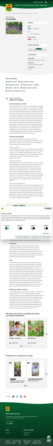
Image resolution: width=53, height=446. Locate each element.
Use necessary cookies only (23, 237)
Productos (17, 5)
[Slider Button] (46, 334)
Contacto (8, 433)
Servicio (37, 5)
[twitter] (17, 396)
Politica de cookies (27, 441)
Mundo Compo (30, 5)
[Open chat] (49, 439)
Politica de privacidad (17, 441)
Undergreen (26, 435)
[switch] (20, 228)
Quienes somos (43, 5)
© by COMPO (26, 443)
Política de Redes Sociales (11, 443)
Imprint (20, 443)
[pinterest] (24, 396)
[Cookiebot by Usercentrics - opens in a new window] (45, 208)
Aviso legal (8, 441)
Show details (46, 233)
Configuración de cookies (36, 443)
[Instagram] (9, 424)
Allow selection (35, 237)
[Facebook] (7, 424)
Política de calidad (37, 441)
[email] (20, 396)
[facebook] (13, 396)
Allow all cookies (46, 237)
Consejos (23, 5)
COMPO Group (27, 433)
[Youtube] (11, 424)
